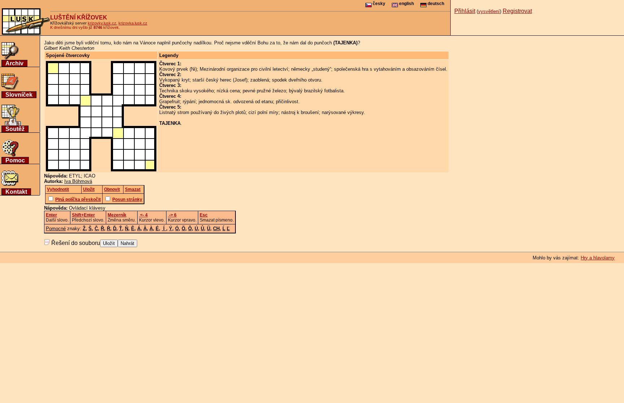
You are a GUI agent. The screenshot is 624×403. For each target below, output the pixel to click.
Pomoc (15, 160)
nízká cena (228, 90)
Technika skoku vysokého (186, 90)
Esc (204, 215)
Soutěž (15, 129)
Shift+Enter (83, 215)
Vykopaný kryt (174, 80)
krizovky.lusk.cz (102, 23)
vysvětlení (489, 11)
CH (216, 228)
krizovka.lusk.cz (132, 23)
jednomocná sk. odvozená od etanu (236, 101)
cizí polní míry (263, 112)
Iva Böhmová (78, 181)
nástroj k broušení (300, 112)
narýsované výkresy (343, 112)
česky (378, 3)
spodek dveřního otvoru (296, 80)
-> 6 (172, 215)
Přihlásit (464, 11)
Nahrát (127, 243)
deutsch (435, 3)
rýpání (189, 101)
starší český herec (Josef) (219, 80)
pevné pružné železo (264, 90)
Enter (51, 215)
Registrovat (517, 11)
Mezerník (117, 215)
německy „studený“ (311, 69)
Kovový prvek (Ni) (178, 69)
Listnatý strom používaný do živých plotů (202, 112)
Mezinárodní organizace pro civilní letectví (244, 69)
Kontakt (16, 192)
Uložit (109, 243)
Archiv (14, 63)
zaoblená (259, 80)
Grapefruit (169, 101)
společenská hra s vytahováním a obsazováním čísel (390, 69)
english (406, 3)
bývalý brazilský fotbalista (316, 90)
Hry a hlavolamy (598, 257)
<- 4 (143, 215)
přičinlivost (287, 101)
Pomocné (56, 228)
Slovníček (18, 95)
